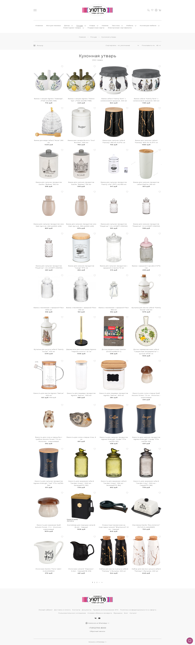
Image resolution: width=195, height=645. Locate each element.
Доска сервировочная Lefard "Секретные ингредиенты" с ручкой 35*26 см (146, 351)
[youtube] (99, 618)
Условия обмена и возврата (100, 613)
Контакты (76, 610)
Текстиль (116, 25)
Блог (126, 613)
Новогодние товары (72, 28)
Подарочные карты (96, 28)
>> (102, 582)
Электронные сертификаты (120, 28)
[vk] (96, 618)
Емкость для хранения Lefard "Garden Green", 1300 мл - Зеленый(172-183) (81, 483)
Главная (82, 37)
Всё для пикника (54, 25)
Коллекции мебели (148, 25)
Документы (86, 610)
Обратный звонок (97, 631)
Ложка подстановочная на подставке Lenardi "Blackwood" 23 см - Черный (114, 527)
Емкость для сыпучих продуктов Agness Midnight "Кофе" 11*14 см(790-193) (114, 439)
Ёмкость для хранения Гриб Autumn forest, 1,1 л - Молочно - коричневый (48, 527)
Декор (67, 25)
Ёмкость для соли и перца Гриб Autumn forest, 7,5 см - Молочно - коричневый (146, 395)
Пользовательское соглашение (72, 613)
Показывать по (148, 45)
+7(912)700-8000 (97, 628)
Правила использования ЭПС (106, 610)
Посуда (79, 25)
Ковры (92, 25)
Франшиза (118, 613)
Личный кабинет (46, 610)
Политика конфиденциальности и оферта (138, 610)
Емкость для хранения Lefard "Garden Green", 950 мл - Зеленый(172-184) (113, 483)
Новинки (39, 25)
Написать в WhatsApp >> (98, 623)
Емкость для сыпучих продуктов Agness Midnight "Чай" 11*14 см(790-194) (49, 483)
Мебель (129, 25)
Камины (105, 25)
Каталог (133, 613)
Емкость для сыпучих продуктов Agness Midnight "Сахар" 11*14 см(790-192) (146, 439)
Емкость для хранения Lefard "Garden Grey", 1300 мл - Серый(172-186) (146, 483)
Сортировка (111, 45)
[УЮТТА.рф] (97, 10)
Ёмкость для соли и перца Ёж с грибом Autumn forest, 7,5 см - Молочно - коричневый (48, 439)
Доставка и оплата (62, 610)
